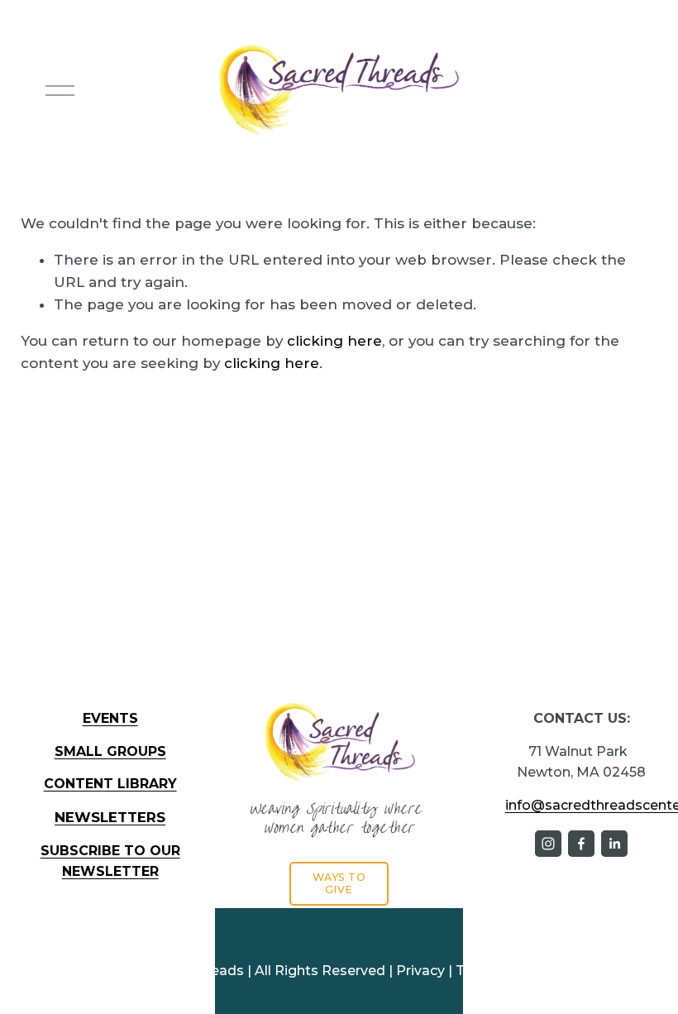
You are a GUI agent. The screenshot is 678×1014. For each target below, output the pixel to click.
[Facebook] (581, 843)
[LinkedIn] (614, 843)
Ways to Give (339, 883)
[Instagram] (548, 843)
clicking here (334, 340)
